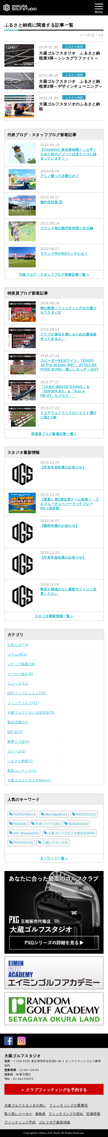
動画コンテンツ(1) (22, 771)
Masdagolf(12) (56, 814)
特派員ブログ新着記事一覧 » (54, 434)
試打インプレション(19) (26, 693)
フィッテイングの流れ (66, 1114)
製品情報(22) (18, 722)
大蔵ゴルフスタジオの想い (25, 1105)
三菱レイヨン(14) (55, 842)
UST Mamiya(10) (26, 833)
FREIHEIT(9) (23, 842)
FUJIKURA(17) (24, 814)
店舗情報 (93, 1114)
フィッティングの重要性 (68, 1105)
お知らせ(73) (18, 645)
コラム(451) (17, 654)
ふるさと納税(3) (20, 761)
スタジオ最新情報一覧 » (54, 616)
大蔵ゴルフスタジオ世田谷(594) (71, 833)
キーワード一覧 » (54, 858)
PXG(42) (20, 823)
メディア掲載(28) (21, 664)
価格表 (40, 1114)
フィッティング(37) (23, 703)
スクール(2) (16, 751)
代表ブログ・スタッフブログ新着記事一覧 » (54, 275)
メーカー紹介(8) (20, 674)
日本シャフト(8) (47, 823)
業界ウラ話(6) (18, 742)
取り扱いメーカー (18, 1114)
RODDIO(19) (86, 814)
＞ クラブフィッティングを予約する (54, 1090)
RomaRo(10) (78, 823)
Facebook (8, 1040)
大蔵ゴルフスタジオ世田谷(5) (31, 712)
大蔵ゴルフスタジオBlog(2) (29, 780)
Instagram (21, 1040)
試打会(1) (15, 732)
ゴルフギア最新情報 (54, 1122)
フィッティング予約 (20, 1122)
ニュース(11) (18, 683)
